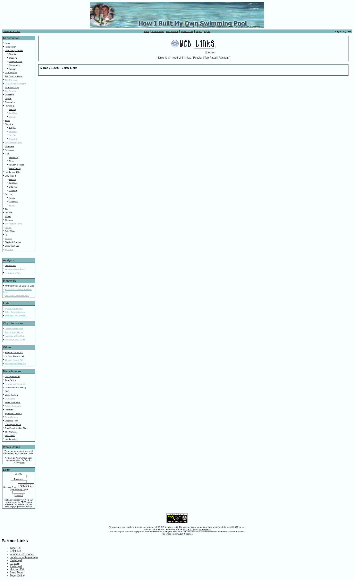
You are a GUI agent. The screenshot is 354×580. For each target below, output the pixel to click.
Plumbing (9, 106)
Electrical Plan (11, 421)
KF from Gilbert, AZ (14, 352)
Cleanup (9, 220)
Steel (7, 120)
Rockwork (9, 150)
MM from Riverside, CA (15, 363)
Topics (199, 31)
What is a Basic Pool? (15, 269)
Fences (8, 213)
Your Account (172, 31)
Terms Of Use (187, 31)
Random (224, 57)
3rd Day (12, 117)
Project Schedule (13, 406)
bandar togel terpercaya (24, 557)
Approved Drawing (13, 413)
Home (146, 31)
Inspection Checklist (14, 336)
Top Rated (210, 57)
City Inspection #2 (13, 224)
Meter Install (14, 168)
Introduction (10, 47)
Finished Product (13, 242)
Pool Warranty (11, 417)
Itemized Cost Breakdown (17, 295)
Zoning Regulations (14, 332)
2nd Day (13, 113)
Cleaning (13, 58)
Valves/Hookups (16, 165)
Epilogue (9, 249)
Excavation (10, 102)
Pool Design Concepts (15, 84)
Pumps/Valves (15, 61)
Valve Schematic (12, 402)
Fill (6, 235)
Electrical (9, 124)
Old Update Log (12, 376)
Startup (8, 238)
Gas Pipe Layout (13, 424)
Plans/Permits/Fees (14, 328)
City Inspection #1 (13, 143)
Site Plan (22, 428)
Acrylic (12, 205)
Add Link (178, 57)
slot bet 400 (17, 569)
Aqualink (13, 139)
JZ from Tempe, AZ (14, 360)
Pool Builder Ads (12, 273)
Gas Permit (10, 428)
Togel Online (17, 575)
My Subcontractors (14, 308)
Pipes (11, 161)
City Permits (10, 91)
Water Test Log (12, 246)
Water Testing (11, 395)
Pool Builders (11, 72)
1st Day (12, 109)
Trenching (13, 157)
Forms (12, 198)
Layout (8, 98)
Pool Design (10, 380)
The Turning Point (13, 76)
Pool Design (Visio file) (15, 384)
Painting (13, 190)
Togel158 (15, 547)
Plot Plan (9, 410)
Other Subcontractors (15, 312)
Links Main (164, 57)
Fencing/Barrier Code (15, 340)
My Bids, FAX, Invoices (15, 316)
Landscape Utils (12, 172)
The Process (11, 80)
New (188, 57)
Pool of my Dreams (14, 50)
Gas (7, 154)
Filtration (13, 54)
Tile (6, 209)
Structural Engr (12, 87)
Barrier (8, 216)
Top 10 (207, 31)
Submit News (157, 31)
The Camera (11, 432)
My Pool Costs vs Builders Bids (19, 286)
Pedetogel (16, 560)
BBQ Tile (13, 187)
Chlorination (14, 65)
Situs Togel (16, 572)
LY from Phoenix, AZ (14, 356)
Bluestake (9, 95)
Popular (197, 57)
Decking (8, 194)
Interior (12, 69)
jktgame (14, 563)
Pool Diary (10, 399)
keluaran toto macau (22, 554)
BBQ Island (10, 176)
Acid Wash (10, 231)
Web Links (10, 435)
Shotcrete (9, 146)
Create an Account (11, 31)
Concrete (13, 202)
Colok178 (15, 551)
